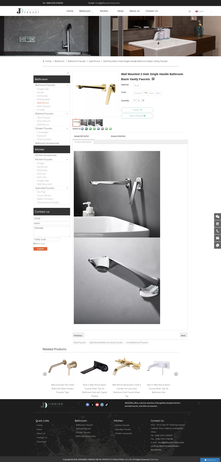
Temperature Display (48, 202)
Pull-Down (42, 170)
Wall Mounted (44, 184)
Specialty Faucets (44, 188)
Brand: (114, 136)
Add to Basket (136, 116)
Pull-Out (41, 174)
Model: (77, 136)
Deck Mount (43, 118)
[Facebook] (87, 405)
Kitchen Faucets (43, 159)
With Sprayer (44, 106)
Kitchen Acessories (123, 433)
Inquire (136, 110)
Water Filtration (45, 199)
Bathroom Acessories (85, 436)
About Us (41, 433)
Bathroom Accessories (47, 143)
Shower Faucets (43, 128)
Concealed (42, 132)
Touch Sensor (44, 195)
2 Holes (41, 110)
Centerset (42, 96)
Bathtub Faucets (44, 114)
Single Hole (43, 89)
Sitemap (154, 460)
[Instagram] (102, 405)
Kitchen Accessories (46, 155)
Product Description (83, 142)
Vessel (40, 92)
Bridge (40, 163)
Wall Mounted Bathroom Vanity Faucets (106, 343)
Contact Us (42, 437)
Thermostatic (44, 139)
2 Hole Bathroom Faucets (137, 343)
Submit (40, 249)
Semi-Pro (42, 177)
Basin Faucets (80, 343)
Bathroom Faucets (45, 85)
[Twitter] (92, 405)
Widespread (43, 99)
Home (39, 425)
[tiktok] (107, 405)
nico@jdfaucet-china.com (107, 3)
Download (41, 441)
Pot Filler (41, 192)
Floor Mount (43, 121)
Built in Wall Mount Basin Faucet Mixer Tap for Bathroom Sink (158, 388)
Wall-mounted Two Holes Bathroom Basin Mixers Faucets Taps (62, 388)
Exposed (41, 136)
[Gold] (145, 93)
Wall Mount (43, 103)
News (39, 429)
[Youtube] (97, 405)
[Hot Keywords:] (190, 11)
